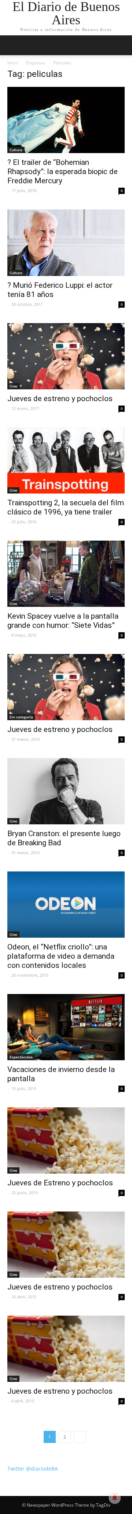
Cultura (16, 149)
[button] (121, 45)
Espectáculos (21, 1057)
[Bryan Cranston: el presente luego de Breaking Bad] (66, 791)
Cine (13, 386)
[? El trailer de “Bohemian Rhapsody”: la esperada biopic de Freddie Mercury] (66, 120)
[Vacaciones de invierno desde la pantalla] (66, 1027)
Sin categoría (21, 716)
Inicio (12, 63)
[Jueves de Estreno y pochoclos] (66, 1140)
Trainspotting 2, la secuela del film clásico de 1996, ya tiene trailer (65, 507)
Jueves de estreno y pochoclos (60, 398)
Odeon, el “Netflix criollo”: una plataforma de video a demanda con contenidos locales (60, 956)
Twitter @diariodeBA (32, 1468)
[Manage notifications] (115, 1498)
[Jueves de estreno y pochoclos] (66, 356)
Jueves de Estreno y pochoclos (60, 1182)
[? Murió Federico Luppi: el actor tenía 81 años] (66, 242)
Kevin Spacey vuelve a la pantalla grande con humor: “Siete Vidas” (62, 621)
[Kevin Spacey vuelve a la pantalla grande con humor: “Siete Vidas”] (66, 574)
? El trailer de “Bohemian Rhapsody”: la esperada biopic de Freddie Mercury (62, 171)
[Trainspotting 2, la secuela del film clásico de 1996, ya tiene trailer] (66, 460)
